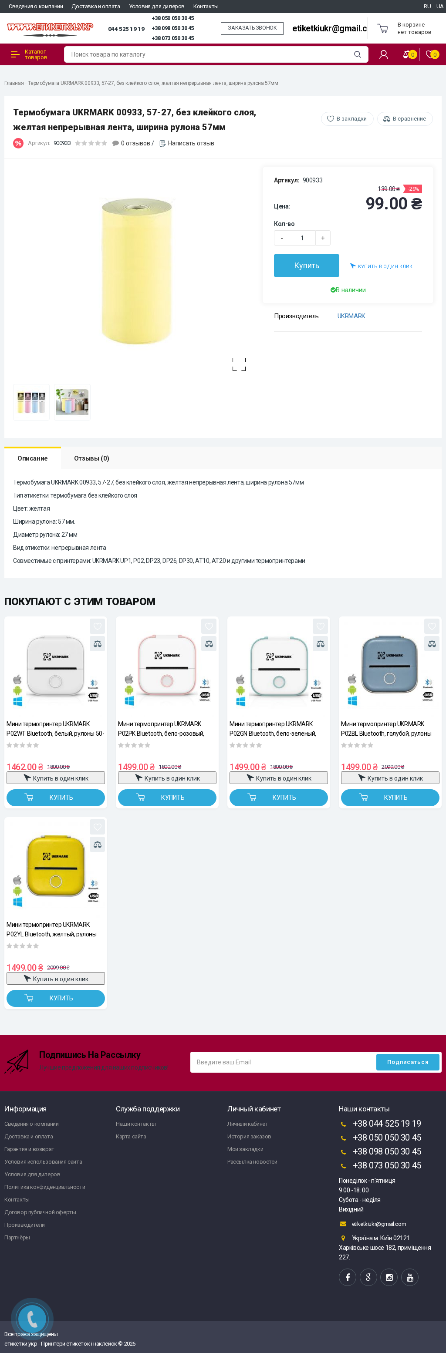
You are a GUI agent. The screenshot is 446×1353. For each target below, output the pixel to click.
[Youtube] (410, 1277)
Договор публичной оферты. (40, 1212)
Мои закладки (245, 1149)
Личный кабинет (247, 1124)
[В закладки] (97, 626)
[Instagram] (389, 1277)
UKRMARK (351, 316)
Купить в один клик (385, 266)
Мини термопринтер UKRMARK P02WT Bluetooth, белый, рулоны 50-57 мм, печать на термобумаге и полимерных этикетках (55, 728)
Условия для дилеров (157, 6)
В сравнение (409, 118)
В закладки (352, 118)
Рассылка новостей (252, 1161)
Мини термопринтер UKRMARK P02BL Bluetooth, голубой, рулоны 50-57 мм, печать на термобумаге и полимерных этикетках (389, 728)
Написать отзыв (191, 143)
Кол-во (284, 223)
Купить (306, 265)
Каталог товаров (36, 54)
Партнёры (17, 1237)
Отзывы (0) (91, 458)
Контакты (206, 6)
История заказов (249, 1136)
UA (440, 6)
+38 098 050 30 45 (173, 28)
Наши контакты (136, 1124)
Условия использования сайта (43, 1161)
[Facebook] (347, 1277)
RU (427, 6)
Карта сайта (131, 1136)
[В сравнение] (97, 643)
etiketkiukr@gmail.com (335, 29)
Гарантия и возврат (29, 1149)
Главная (14, 83)
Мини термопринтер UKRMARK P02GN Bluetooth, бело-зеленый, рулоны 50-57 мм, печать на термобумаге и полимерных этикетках (273, 728)
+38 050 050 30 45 (173, 18)
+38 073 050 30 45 (173, 38)
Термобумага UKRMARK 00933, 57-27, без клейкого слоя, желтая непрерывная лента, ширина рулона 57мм (153, 83)
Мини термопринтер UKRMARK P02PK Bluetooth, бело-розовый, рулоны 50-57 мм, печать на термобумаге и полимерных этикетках (161, 728)
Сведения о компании (36, 6)
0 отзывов (135, 143)
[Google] (368, 1277)
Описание (32, 458)
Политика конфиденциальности (44, 1187)
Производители (24, 1225)
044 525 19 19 (126, 28)
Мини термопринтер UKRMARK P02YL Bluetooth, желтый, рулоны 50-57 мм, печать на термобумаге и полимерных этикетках (54, 929)
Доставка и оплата (95, 6)
